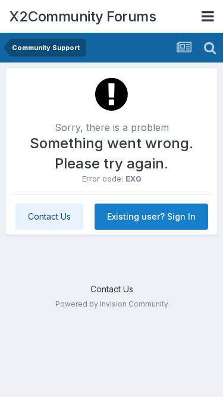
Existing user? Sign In (151, 216)
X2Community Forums (82, 16)
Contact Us (49, 216)
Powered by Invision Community (111, 303)
